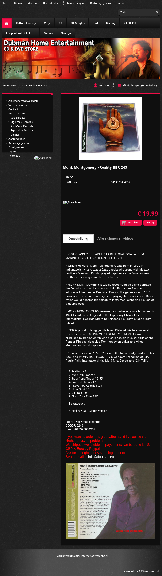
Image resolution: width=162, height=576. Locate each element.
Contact (13, 109)
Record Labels (51, 3)
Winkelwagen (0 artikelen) (140, 85)
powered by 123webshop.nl (141, 571)
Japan (120, 3)
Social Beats (18, 118)
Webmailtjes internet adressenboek (86, 556)
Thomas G (14, 156)
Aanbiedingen (75, 3)
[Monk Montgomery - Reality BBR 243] (110, 159)
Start (5, 3)
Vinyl (47, 23)
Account (104, 85)
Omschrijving (78, 238)
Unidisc (15, 134)
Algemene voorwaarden (23, 101)
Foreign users (16, 147)
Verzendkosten (17, 105)
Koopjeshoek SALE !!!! (21, 33)
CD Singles (77, 23)
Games (48, 33)
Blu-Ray (111, 23)
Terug (150, 222)
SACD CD (130, 23)
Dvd (95, 23)
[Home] (7, 23)
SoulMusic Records (22, 126)
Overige (66, 33)
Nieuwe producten (25, 3)
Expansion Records (22, 130)
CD (60, 23)
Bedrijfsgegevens (100, 3)
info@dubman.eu (101, 457)
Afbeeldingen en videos (115, 238)
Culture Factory (26, 23)
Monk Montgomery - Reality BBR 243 (25, 85)
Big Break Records (22, 122)
